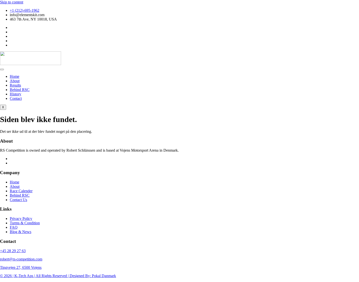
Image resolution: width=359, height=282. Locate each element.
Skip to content (11, 2)
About (15, 81)
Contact (16, 98)
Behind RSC (20, 90)
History (15, 94)
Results (15, 85)
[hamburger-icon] (2, 69)
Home (14, 76)
